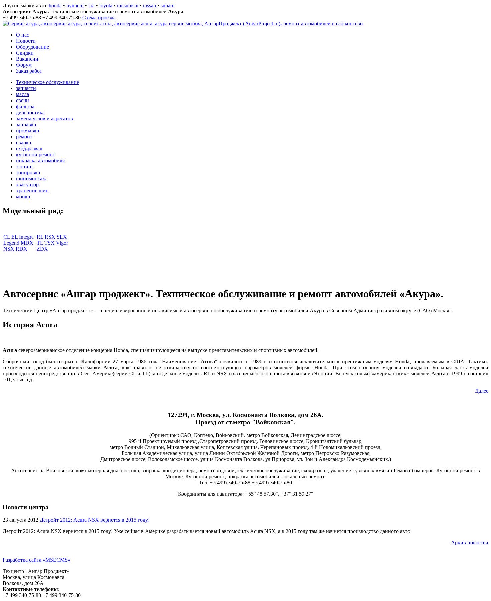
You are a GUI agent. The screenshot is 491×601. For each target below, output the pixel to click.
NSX (8, 249)
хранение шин (32, 190)
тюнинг (25, 166)
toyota (105, 5)
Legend (11, 243)
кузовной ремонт (35, 154)
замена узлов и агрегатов (44, 118)
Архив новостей (469, 542)
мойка (23, 196)
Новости (26, 41)
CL (6, 237)
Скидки (25, 53)
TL (40, 243)
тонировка (28, 172)
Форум (24, 65)
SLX (62, 237)
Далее (481, 391)
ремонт (24, 136)
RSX (50, 237)
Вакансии (27, 59)
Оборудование (32, 47)
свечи (22, 100)
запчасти (26, 88)
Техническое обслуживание (47, 82)
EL (14, 237)
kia (91, 5)
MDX (27, 243)
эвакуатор (27, 184)
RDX (21, 249)
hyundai (75, 5)
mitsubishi (127, 5)
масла (22, 94)
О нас (22, 35)
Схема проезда (99, 17)
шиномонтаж (31, 178)
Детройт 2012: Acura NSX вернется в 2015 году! (95, 520)
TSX (49, 243)
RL (40, 237)
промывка (27, 130)
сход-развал (29, 148)
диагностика (30, 112)
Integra (26, 237)
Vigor (62, 243)
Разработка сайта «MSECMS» (36, 560)
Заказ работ (29, 71)
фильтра (25, 106)
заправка (26, 124)
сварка (23, 142)
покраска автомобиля (40, 160)
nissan (149, 5)
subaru (168, 5)
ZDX (42, 249)
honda (55, 5)
